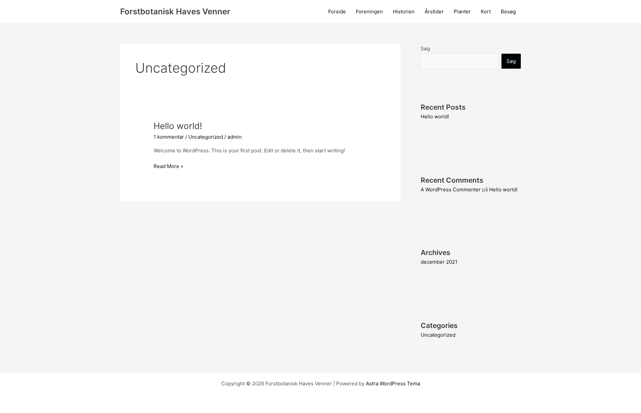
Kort (486, 11)
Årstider (434, 11)
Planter (462, 11)
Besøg (508, 11)
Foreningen (369, 11)
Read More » (168, 167)
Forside (337, 11)
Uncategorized (205, 137)
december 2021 (439, 262)
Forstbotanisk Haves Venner (175, 11)
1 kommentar (169, 137)
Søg (425, 48)
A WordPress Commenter (451, 189)
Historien (404, 11)
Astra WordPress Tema (393, 383)
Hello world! (178, 126)
